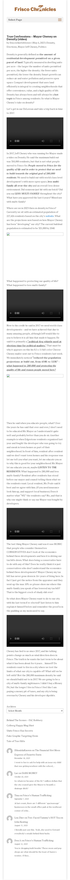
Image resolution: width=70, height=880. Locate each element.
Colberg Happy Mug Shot (20, 725)
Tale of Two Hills (16, 741)
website (50, 216)
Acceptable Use (43, 871)
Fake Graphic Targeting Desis (22, 735)
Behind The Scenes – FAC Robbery (24, 720)
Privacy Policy (22, 871)
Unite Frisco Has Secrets (20, 730)
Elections (12, 46)
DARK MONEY (29, 773)
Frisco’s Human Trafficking (37, 795)
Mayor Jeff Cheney (27, 46)
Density (51, 42)
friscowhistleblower (20, 42)
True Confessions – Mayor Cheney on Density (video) (32, 38)
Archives (11, 706)
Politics (42, 46)
